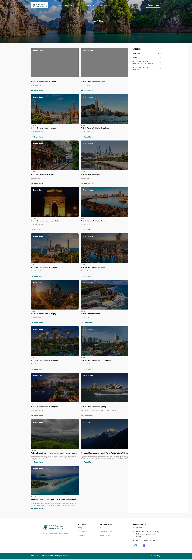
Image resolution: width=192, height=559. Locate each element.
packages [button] (79, 5)
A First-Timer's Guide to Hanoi (43, 174)
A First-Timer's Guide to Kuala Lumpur (96, 360)
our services (91, 5)
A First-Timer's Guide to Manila (93, 221)
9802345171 (140, 527)
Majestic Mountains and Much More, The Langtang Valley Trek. (104, 453)
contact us (103, 5)
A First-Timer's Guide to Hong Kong (95, 128)
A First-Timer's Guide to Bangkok (44, 407)
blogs (80, 527)
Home (60, 5)
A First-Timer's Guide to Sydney (93, 407)
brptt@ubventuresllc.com (145, 540)
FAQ (101, 527)
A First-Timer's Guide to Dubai (93, 267)
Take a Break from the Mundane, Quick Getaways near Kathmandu (53, 453)
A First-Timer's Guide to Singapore (45, 360)
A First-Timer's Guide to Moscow (44, 128)
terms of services (107, 531)
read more (38, 90)
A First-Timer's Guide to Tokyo (43, 82)
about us (68, 5)
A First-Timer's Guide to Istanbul (44, 267)
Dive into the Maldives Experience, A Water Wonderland (53, 499)
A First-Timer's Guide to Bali (92, 314)
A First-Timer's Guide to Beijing (43, 314)
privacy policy (105, 535)
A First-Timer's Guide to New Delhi (45, 221)
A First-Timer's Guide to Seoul (93, 82)
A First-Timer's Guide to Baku (92, 174)
